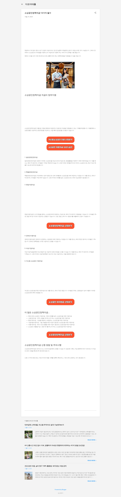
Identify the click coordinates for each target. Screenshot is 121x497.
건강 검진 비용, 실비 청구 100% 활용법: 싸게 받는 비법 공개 (45, 466)
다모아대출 (30, 4)
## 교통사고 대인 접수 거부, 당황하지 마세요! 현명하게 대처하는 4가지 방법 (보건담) (55, 445)
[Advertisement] (62, 32)
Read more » (92, 440)
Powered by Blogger (60, 489)
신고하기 (60, 493)
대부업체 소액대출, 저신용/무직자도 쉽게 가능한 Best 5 (44, 425)
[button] (95, 13)
